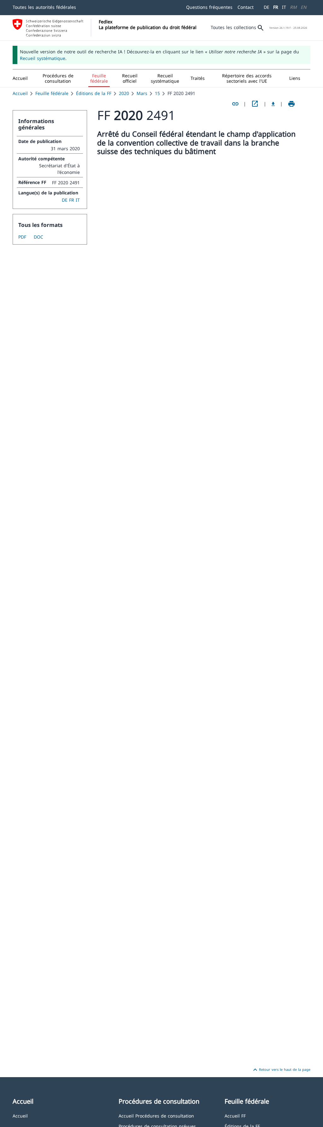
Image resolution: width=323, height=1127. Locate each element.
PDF (22, 237)
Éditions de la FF (93, 93)
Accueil (20, 93)
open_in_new (255, 104)
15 (157, 93)
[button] (58, 78)
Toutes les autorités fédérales (44, 7)
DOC (38, 237)
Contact (246, 7)
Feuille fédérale (51, 93)
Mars (142, 93)
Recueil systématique (42, 58)
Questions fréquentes (209, 7)
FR (275, 7)
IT (284, 7)
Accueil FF (235, 1115)
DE (266, 7)
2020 (124, 93)
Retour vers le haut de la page (280, 1070)
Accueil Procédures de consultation (156, 1115)
